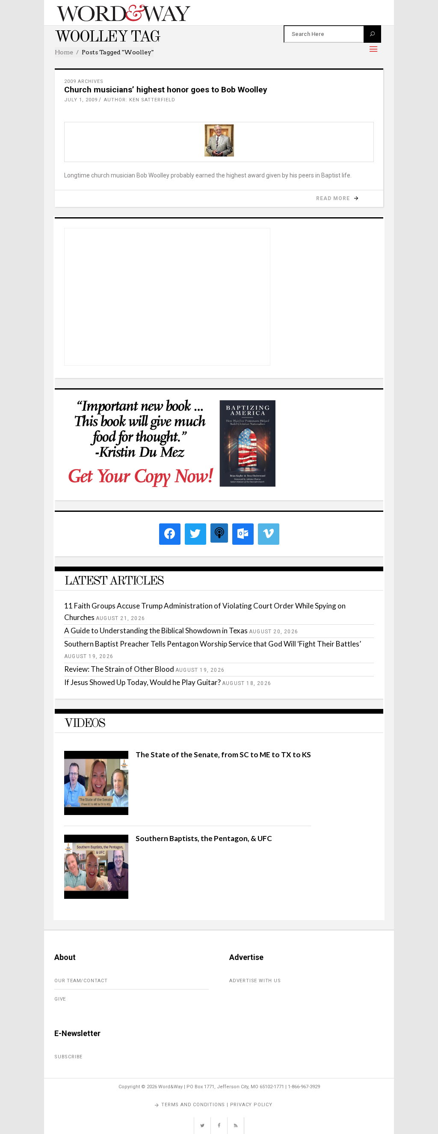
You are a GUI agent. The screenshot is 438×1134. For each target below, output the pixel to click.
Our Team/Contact (81, 980)
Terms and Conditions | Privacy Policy (216, 1104)
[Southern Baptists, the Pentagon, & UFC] (96, 896)
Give (60, 999)
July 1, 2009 (81, 100)
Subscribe (68, 1057)
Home (64, 52)
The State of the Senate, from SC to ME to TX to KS (223, 754)
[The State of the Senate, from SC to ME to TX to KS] (96, 812)
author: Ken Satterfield (139, 100)
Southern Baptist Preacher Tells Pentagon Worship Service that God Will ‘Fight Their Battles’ (212, 643)
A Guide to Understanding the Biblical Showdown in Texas (156, 630)
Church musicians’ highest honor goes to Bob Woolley (165, 89)
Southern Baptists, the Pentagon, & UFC (204, 838)
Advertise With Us (255, 980)
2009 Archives (84, 81)
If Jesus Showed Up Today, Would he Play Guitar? (142, 682)
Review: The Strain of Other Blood (119, 668)
